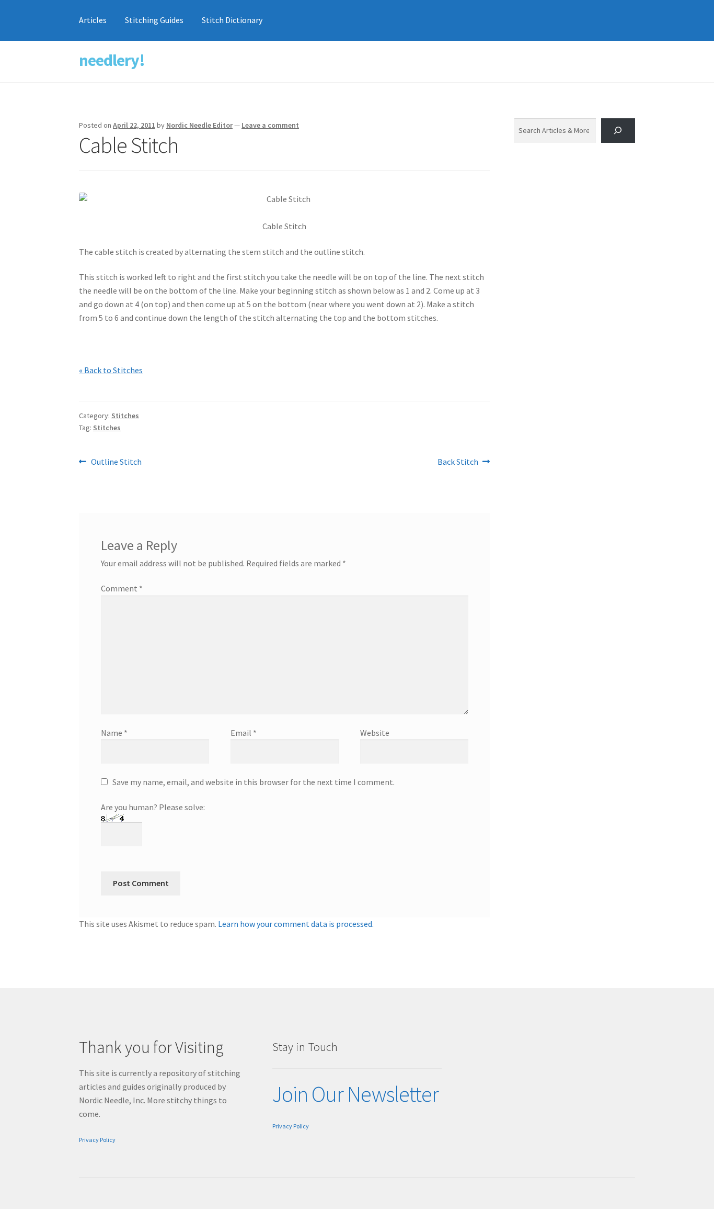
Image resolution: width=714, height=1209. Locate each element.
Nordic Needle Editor (199, 125)
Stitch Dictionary (232, 20)
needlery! (112, 60)
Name (114, 732)
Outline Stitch (116, 462)
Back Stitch (457, 462)
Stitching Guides (154, 20)
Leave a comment (270, 125)
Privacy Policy (97, 1140)
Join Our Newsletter (355, 1093)
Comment (122, 588)
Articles (93, 20)
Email (244, 732)
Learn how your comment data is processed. (296, 924)
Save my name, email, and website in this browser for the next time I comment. (253, 782)
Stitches (125, 415)
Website (374, 732)
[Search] (618, 130)
